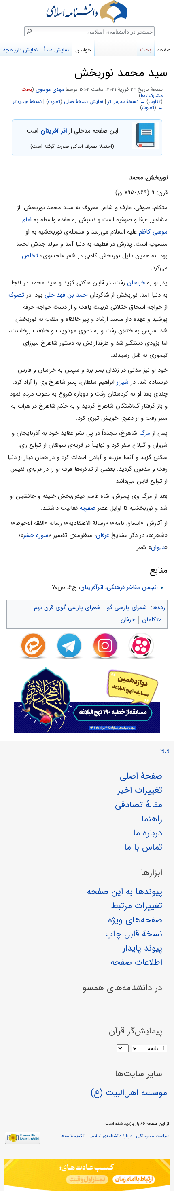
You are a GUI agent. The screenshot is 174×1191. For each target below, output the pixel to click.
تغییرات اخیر (139, 790)
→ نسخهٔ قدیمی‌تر (126, 102)
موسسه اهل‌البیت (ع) (129, 1093)
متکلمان (152, 620)
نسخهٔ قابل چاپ (133, 934)
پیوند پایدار (142, 948)
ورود (164, 750)
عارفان (128, 620)
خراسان (136, 283)
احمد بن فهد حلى (66, 295)
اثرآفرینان (91, 587)
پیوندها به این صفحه (124, 892)
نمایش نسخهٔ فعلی (83, 102)
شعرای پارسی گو (127, 607)
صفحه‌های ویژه (135, 920)
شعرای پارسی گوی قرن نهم (67, 607)
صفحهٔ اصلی (141, 776)
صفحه (164, 50)
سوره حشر (35, 535)
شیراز (123, 382)
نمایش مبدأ (56, 50)
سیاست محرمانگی (152, 1136)
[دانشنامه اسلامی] (87, 12)
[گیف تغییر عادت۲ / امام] (87, 1175)
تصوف (16, 295)
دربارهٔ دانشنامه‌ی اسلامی (110, 1136)
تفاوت (155, 102)
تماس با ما (143, 847)
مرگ (144, 433)
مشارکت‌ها (152, 96)
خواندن (83, 50)
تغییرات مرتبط (136, 906)
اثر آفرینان (53, 131)
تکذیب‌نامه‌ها (72, 1136)
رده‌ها (158, 607)
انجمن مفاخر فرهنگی (132, 587)
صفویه (87, 508)
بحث (26, 90)
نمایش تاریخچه (20, 50)
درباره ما (147, 833)
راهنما (152, 819)
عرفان (102, 535)
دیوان (158, 547)
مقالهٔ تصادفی (138, 805)
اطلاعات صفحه (136, 962)
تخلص (30, 256)
